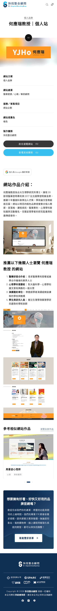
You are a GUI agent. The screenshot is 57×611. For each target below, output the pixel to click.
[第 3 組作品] (31, 482)
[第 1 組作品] (24, 482)
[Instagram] (28, 601)
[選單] (52, 4)
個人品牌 (28, 17)
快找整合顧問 (9, 135)
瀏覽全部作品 (46, 429)
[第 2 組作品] (27, 482)
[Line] (34, 601)
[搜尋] (47, 4)
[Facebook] (23, 601)
